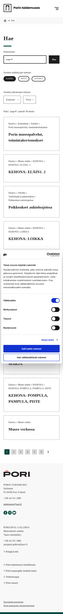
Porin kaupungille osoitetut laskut (20, 571)
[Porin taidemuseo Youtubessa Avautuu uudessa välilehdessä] (14, 513)
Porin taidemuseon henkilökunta (20, 564)
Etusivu (12, 123)
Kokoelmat (23, 123)
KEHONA (38, 161)
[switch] (55, 309)
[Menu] (56, 8)
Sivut (24, 78)
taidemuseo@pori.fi (13, 504)
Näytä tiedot (47, 340)
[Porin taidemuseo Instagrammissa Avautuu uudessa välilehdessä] (10, 513)
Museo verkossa (21, 429)
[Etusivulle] (22, 8)
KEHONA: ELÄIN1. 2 (27, 172)
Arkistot (34, 123)
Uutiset (38, 78)
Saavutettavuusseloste (13, 602)
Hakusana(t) (9, 52)
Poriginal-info (11, 551)
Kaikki (11, 78)
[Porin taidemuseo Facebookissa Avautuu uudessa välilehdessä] (5, 513)
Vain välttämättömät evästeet (31, 357)
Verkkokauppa (12, 577)
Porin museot (11, 583)
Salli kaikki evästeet (31, 348)
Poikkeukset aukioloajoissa (30, 207)
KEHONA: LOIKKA (25, 239)
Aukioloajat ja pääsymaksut (21, 196)
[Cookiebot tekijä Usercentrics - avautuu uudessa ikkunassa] (47, 255)
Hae (54, 59)
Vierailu (22, 193)
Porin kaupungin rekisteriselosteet (19, 605)
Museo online (24, 161)
